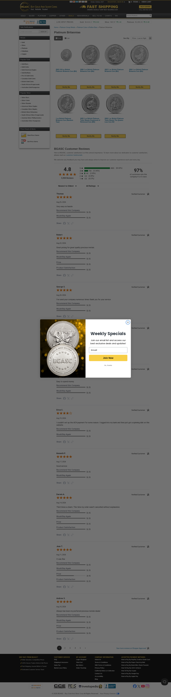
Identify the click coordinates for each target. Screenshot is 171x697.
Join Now (108, 358)
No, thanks (108, 365)
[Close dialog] (128, 322)
